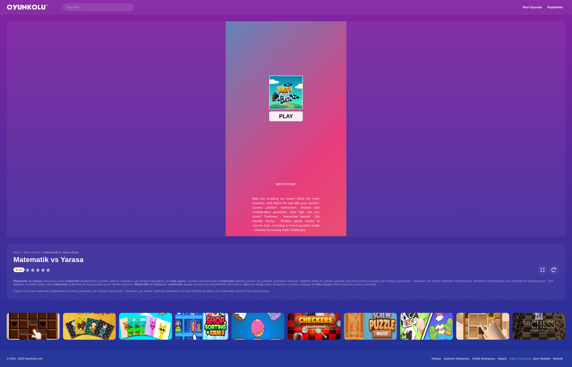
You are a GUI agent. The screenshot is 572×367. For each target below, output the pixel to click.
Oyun (16, 252)
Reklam (436, 358)
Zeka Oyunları (32, 252)
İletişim (502, 358)
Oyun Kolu (27, 7)
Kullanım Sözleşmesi (456, 358)
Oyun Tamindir (541, 358)
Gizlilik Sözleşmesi (483, 358)
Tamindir (558, 358)
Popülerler (555, 7)
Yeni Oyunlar (532, 7)
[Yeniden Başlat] (554, 270)
